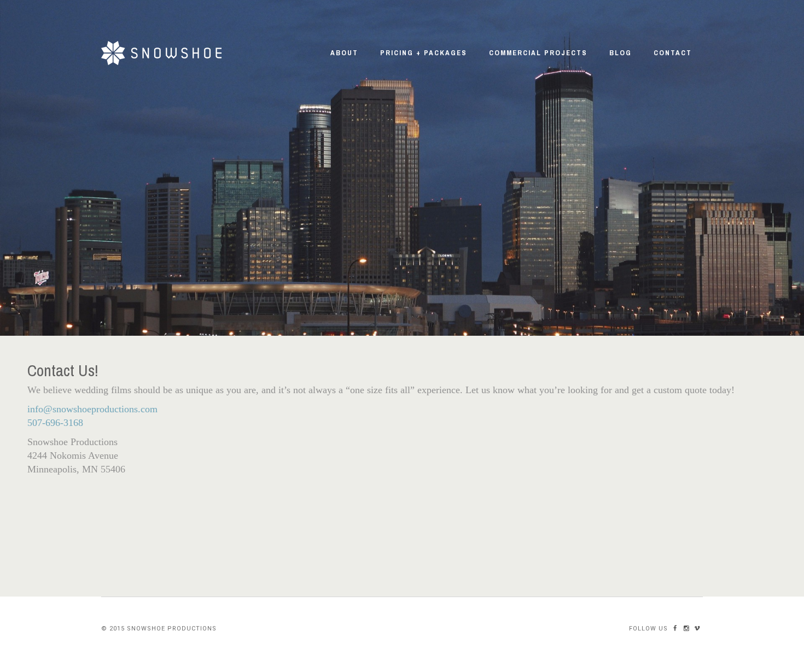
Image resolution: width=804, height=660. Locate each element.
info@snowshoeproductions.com (92, 409)
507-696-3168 (55, 422)
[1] (402, 326)
